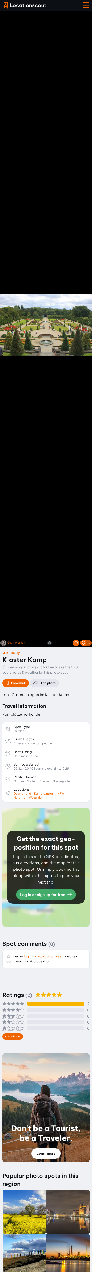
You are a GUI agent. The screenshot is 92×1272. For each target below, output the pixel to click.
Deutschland (22, 793)
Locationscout (25, 5)
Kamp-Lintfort (44, 793)
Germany (11, 652)
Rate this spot (13, 1036)
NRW (60, 793)
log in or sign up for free (36, 667)
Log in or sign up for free (43, 894)
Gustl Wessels (16, 642)
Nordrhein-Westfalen (28, 797)
